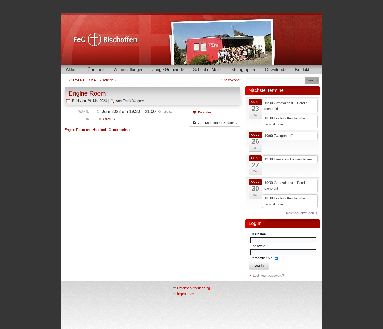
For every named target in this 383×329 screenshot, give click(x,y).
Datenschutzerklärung (193, 288)
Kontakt (302, 69)
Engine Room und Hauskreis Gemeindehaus (98, 130)
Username (258, 234)
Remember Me (261, 258)
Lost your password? (268, 275)
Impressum (185, 294)
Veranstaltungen (128, 69)
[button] (214, 122)
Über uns (96, 69)
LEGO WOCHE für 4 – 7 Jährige (89, 80)
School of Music (208, 69)
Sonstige (109, 119)
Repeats (167, 111)
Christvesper (230, 80)
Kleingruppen (243, 69)
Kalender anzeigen (300, 213)
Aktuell (72, 69)
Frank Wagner (133, 101)
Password (257, 246)
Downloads (275, 69)
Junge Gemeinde (168, 69)
